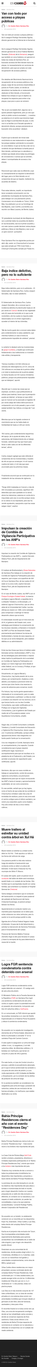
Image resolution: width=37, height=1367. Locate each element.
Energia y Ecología (17, 1358)
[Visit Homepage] (18, 3)
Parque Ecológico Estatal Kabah (13, 596)
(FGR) (13, 998)
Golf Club (27, 1155)
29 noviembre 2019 (10, 29)
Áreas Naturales (29, 570)
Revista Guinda (25, 1356)
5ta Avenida (5, 1358)
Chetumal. (14, 889)
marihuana (24, 1009)
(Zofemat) (11, 54)
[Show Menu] (2, 3)
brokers (8, 1166)
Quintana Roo (10, 9)
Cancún (14, 310)
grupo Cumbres (9, 350)
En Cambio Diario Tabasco (9, 1356)
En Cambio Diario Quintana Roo (19, 26)
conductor (5, 878)
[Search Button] (34, 3)
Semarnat (23, 54)
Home (3, 9)
